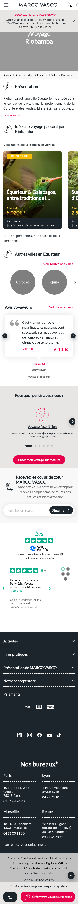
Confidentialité (18, 868)
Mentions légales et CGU (49, 863)
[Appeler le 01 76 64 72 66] (70, 5)
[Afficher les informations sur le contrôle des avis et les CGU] (61, 554)
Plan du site (61, 868)
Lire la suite (11, 115)
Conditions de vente (33, 858)
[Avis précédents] (3, 589)
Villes (54, 75)
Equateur (42, 75)
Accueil (7, 75)
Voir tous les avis (61, 307)
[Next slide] (74, 282)
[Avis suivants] (50, 589)
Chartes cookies (41, 868)
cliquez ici (44, 26)
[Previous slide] (3, 282)
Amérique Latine (24, 75)
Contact (12, 858)
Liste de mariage (58, 858)
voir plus (16, 590)
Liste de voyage (20, 863)
